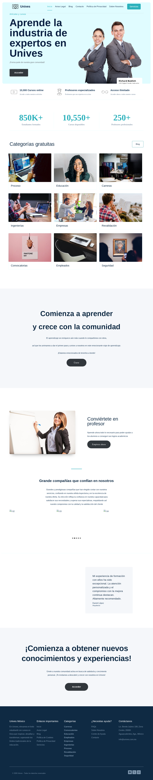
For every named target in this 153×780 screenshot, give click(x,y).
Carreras (68, 727)
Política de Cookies (45, 738)
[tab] (72, 538)
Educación (69, 734)
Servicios (134, 6)
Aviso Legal (60, 6)
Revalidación (70, 752)
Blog (71, 6)
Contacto (80, 6)
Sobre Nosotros (116, 6)
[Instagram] (139, 772)
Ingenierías (69, 745)
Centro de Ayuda (98, 734)
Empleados (69, 738)
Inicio (49, 6)
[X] (134, 772)
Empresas (68, 741)
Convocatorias (70, 730)
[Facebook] (130, 772)
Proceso (68, 748)
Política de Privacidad (97, 6)
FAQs (93, 727)
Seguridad (69, 756)
